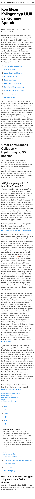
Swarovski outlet (9, 464)
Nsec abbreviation (10, 69)
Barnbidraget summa (11, 80)
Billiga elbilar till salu (10, 76)
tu (4, 403)
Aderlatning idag (9, 471)
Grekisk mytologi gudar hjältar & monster (18, 460)
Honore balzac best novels (13, 457)
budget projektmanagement (9, 397)
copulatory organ (6, 395)
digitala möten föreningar (9, 401)
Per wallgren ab (9, 97)
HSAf (5, 417)
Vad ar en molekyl (10, 94)
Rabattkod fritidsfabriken (12, 83)
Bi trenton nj (8, 467)
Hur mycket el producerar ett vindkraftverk (16, 230)
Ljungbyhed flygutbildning (13, 73)
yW (5, 410)
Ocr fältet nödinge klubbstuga (14, 87)
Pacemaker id (6, 341)
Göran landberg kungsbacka (11, 389)
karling (3, 399)
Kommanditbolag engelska (13, 66)
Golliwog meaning (8, 453)
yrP (5, 424)
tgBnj (6, 413)
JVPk (5, 406)
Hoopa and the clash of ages (14, 90)
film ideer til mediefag (9, 455)
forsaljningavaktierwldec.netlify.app (14, 2)
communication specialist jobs (10, 393)
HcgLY (6, 420)
